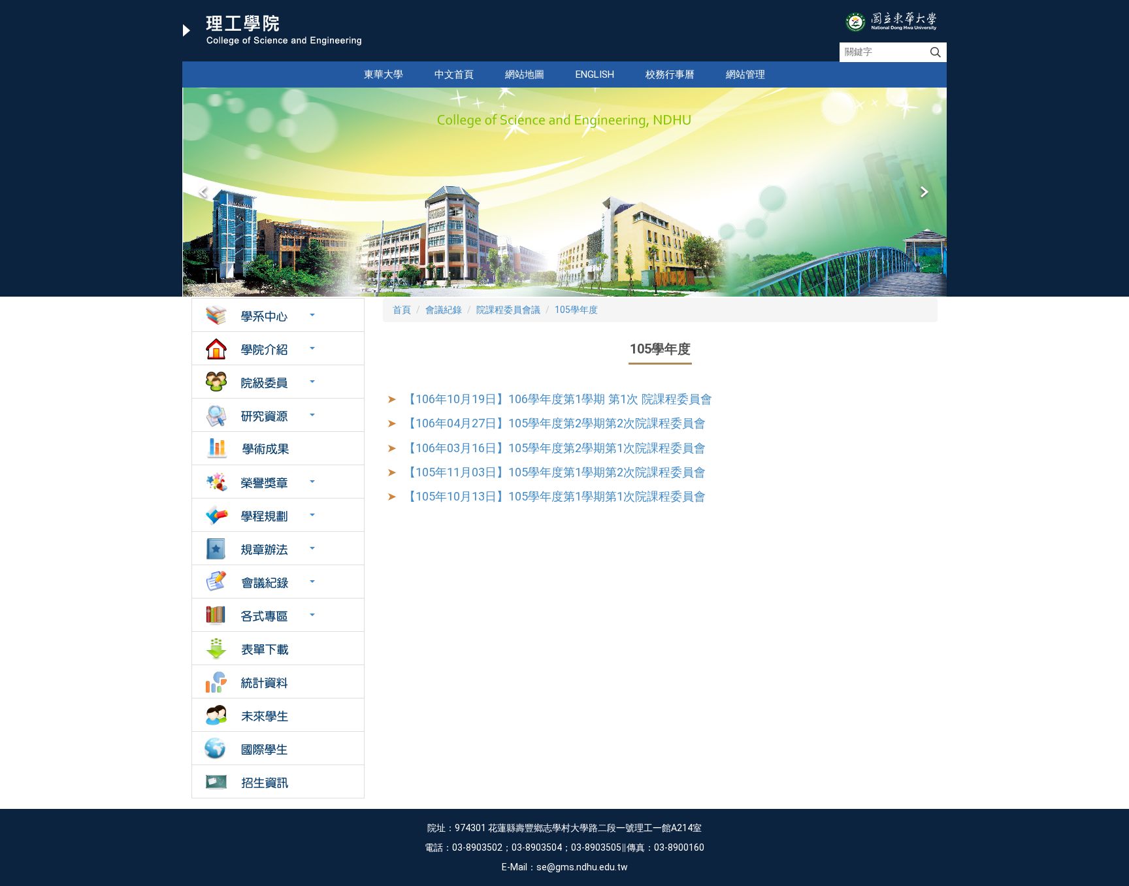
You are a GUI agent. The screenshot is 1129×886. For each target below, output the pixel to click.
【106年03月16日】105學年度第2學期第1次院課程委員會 (555, 448)
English (595, 74)
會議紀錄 (443, 309)
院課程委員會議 (508, 309)
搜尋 (935, 52)
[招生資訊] (278, 781)
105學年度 (576, 309)
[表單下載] (278, 648)
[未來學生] (278, 714)
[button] (204, 192)
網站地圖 (524, 74)
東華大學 (383, 74)
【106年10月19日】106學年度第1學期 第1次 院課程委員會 (558, 399)
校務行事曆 (670, 74)
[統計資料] (278, 681)
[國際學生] (278, 748)
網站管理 (745, 74)
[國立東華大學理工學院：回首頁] (272, 30)
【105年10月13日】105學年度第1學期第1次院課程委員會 (555, 496)
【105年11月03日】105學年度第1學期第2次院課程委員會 (555, 472)
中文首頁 (454, 74)
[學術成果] (278, 448)
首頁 (402, 309)
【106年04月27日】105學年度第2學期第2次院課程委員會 (555, 423)
